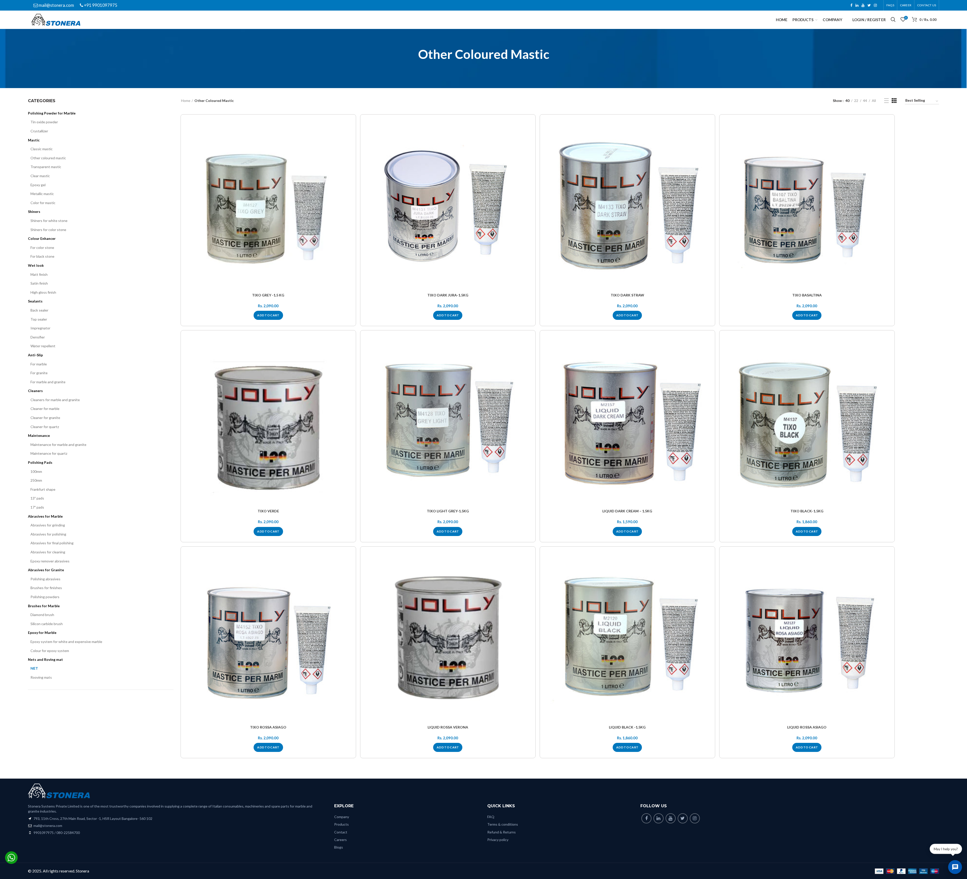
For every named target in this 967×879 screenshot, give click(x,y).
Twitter (869, 5)
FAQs (890, 5)
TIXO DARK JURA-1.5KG (447, 295)
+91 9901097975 (100, 5)
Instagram (875, 5)
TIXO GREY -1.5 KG (268, 295)
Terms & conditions (502, 824)
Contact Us (926, 5)
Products (341, 824)
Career (905, 5)
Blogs (338, 847)
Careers (340, 839)
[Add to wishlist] (349, 128)
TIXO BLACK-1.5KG (806, 511)
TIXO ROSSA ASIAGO (268, 727)
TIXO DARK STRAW (627, 295)
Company (341, 817)
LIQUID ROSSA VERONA (448, 727)
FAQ (490, 817)
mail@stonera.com (56, 5)
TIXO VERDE (268, 511)
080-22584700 (68, 832)
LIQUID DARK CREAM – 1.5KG (627, 511)
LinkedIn (857, 5)
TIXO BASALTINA (807, 295)
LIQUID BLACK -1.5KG (627, 727)
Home (185, 100)
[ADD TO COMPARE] (349, 140)
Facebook (851, 5)
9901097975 (43, 832)
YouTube (863, 5)
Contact (340, 832)
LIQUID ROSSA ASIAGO (806, 727)
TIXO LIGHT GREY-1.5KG (448, 511)
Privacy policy (497, 839)
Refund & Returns (501, 832)
